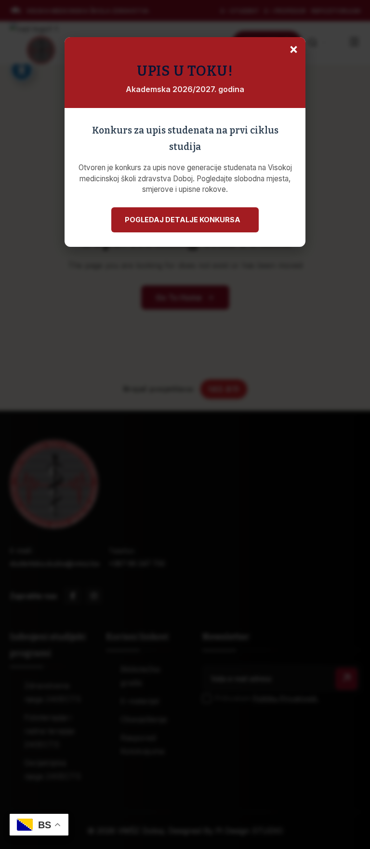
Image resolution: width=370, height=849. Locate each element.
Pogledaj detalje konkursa (182, 220)
